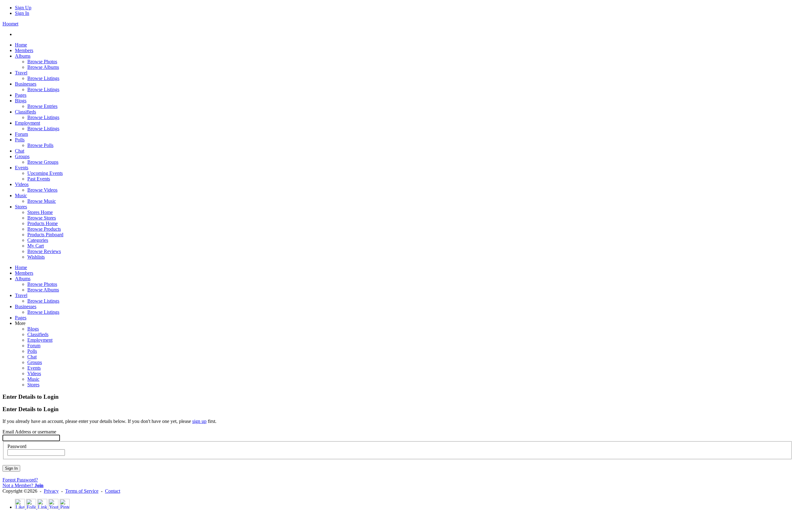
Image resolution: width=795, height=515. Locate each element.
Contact (112, 491)
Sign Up (23, 7)
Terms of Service (81, 491)
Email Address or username (29, 431)
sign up (199, 421)
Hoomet (10, 23)
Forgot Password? (20, 479)
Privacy (51, 491)
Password (16, 446)
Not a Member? (22, 485)
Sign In (22, 13)
